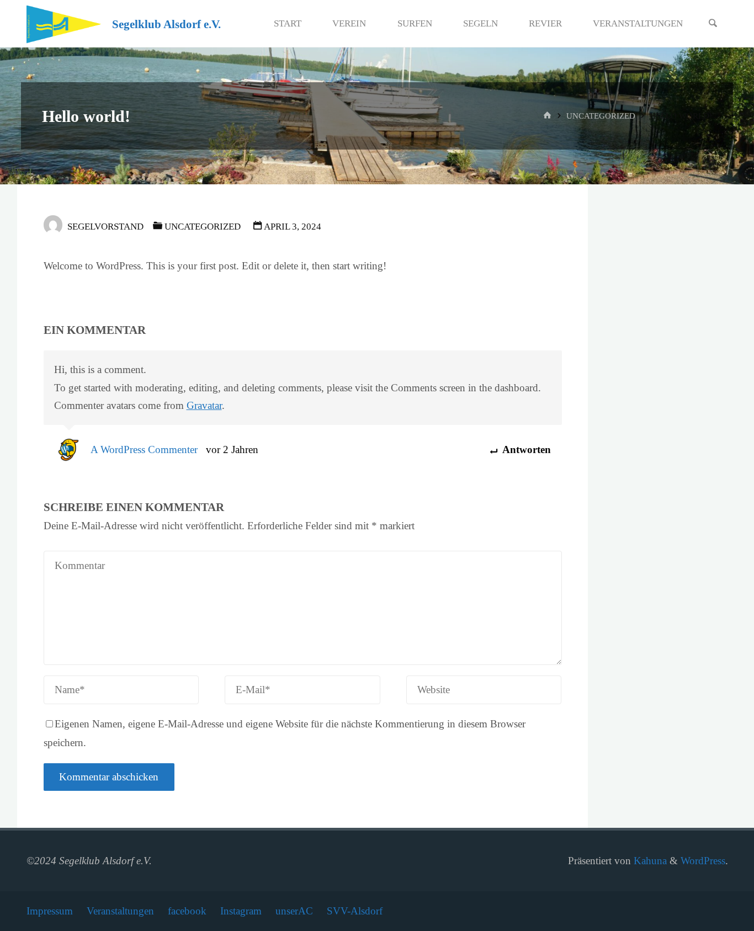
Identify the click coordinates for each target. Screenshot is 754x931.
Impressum (49, 911)
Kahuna (649, 860)
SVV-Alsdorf (355, 911)
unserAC (294, 911)
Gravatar (204, 405)
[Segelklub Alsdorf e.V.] (64, 23)
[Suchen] (713, 23)
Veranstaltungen (120, 911)
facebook (187, 911)
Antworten (525, 449)
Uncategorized (600, 115)
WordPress (703, 860)
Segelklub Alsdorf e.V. (166, 24)
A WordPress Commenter (144, 449)
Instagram (241, 911)
